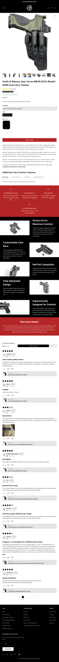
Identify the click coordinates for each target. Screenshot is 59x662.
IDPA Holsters (6, 623)
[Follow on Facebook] (3, 654)
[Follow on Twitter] (7, 654)
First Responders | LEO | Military (32, 626)
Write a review (33, 346)
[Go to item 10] (49, 75)
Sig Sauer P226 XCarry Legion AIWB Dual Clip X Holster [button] (20, 444)
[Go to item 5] (24, 75)
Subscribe (8, 649)
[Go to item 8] (39, 75)
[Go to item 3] (14, 75)
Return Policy (52, 612)
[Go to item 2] (9, 75)
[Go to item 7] (34, 75)
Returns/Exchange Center (30, 623)
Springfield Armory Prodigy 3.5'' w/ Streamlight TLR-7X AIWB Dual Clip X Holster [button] (26, 563)
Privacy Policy (53, 620)
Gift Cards (26, 617)
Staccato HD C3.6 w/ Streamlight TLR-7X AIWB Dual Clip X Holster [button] (23, 499)
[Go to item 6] (29, 75)
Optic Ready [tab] (5, 177)
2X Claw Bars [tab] (27, 177)
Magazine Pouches (7, 628)
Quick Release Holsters (8, 620)
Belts (3, 612)
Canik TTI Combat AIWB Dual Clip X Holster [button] (17, 401)
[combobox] (30, 108)
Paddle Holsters (6, 626)
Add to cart (29, 140)
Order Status (27, 620)
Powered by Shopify (37, 658)
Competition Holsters (8, 617)
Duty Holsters (6, 614)
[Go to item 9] (44, 75)
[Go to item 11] (54, 75)
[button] (6, 89)
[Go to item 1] (4, 75)
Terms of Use (52, 617)
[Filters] (51, 345)
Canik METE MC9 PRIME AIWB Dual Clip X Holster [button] (19, 591)
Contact (26, 612)
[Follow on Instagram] (11, 654)
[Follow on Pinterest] (15, 654)
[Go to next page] (39, 597)
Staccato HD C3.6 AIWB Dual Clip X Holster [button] (17, 374)
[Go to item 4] (19, 75)
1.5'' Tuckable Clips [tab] (16, 177)
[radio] (7, 114)
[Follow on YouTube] (19, 654)
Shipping (51, 614)
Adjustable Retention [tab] (38, 177)
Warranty (26, 614)
